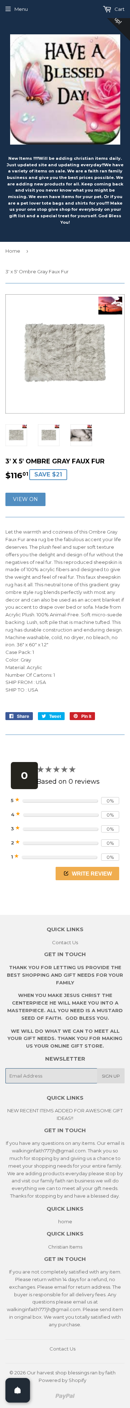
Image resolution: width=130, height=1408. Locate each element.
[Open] (17, 1390)
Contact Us (65, 942)
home (65, 1221)
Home (12, 251)
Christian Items (65, 1247)
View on (25, 499)
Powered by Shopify (62, 1380)
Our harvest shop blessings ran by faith (71, 1372)
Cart (119, 9)
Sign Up (111, 1076)
